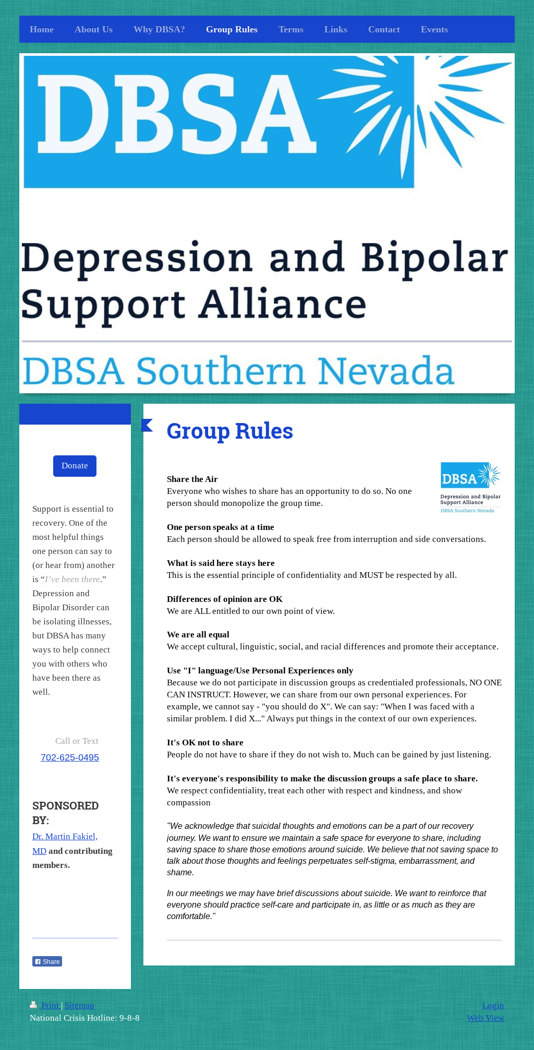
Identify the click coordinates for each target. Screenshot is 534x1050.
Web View (485, 1018)
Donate (75, 465)
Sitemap (79, 1005)
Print (50, 1005)
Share (50, 961)
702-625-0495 (70, 757)
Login (493, 1005)
